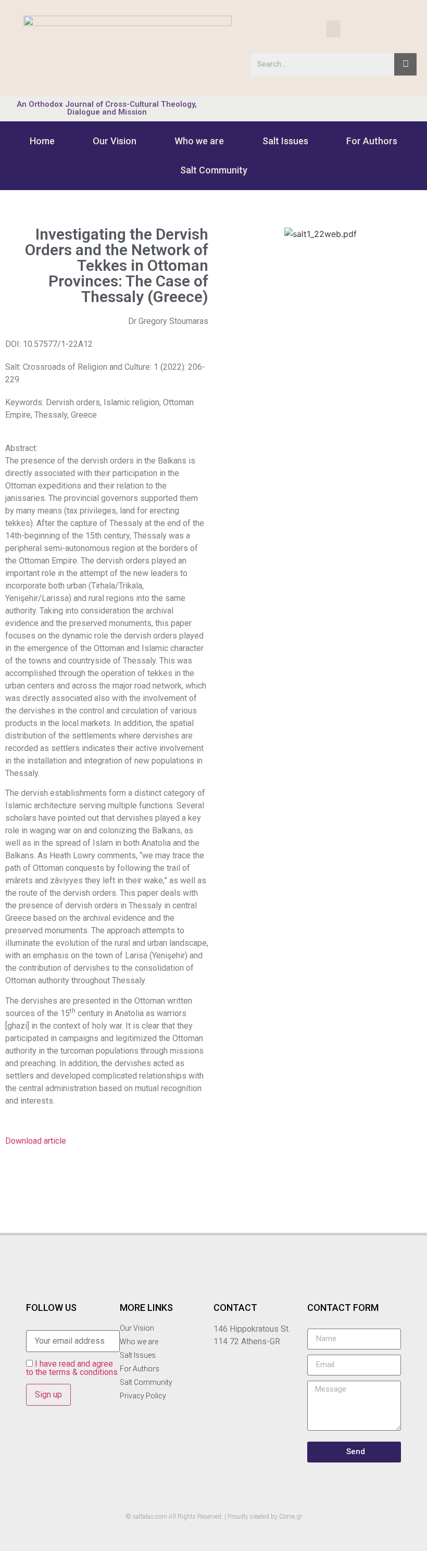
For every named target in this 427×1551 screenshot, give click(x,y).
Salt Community (213, 170)
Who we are (199, 140)
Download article (35, 1141)
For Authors (371, 140)
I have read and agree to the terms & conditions (72, 1368)
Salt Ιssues (285, 140)
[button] (333, 28)
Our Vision (114, 140)
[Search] (405, 64)
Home (42, 140)
